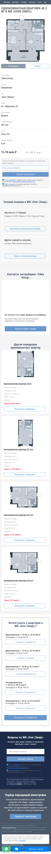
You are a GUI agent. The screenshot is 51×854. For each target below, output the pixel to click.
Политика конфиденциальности (12, 845)
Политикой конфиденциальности (24, 181)
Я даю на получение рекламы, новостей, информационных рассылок (19, 185)
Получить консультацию (25, 174)
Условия (24, 2)
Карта (40, 2)
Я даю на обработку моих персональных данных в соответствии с (22, 180)
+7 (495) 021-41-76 (14, 784)
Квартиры (15, 2)
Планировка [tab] (13, 66)
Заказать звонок (25, 759)
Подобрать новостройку (25, 816)
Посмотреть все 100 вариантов (25, 717)
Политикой (22, 841)
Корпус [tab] (38, 66)
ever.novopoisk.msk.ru (9, 827)
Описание (6, 2)
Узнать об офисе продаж (25, 329)
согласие (11, 180)
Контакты (32, 2)
